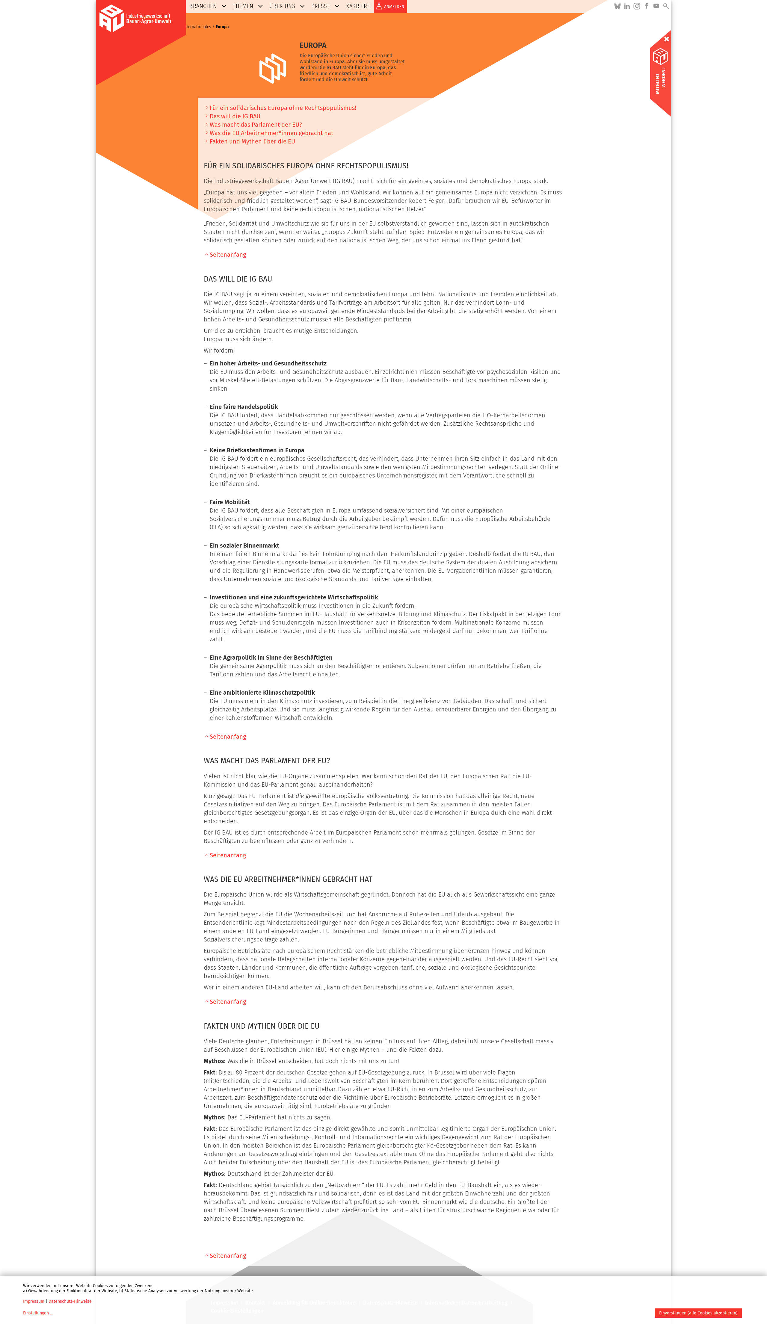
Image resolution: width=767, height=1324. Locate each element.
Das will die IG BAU (235, 116)
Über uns (282, 6)
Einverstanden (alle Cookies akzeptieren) (698, 1313)
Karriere (358, 6)
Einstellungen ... (38, 1313)
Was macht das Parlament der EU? (256, 124)
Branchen (203, 6)
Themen (243, 6)
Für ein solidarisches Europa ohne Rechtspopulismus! (283, 107)
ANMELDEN (394, 6)
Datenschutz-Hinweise (70, 1301)
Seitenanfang (228, 254)
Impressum (33, 1301)
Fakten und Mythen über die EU (252, 141)
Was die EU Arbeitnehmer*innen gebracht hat (271, 133)
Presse (320, 6)
